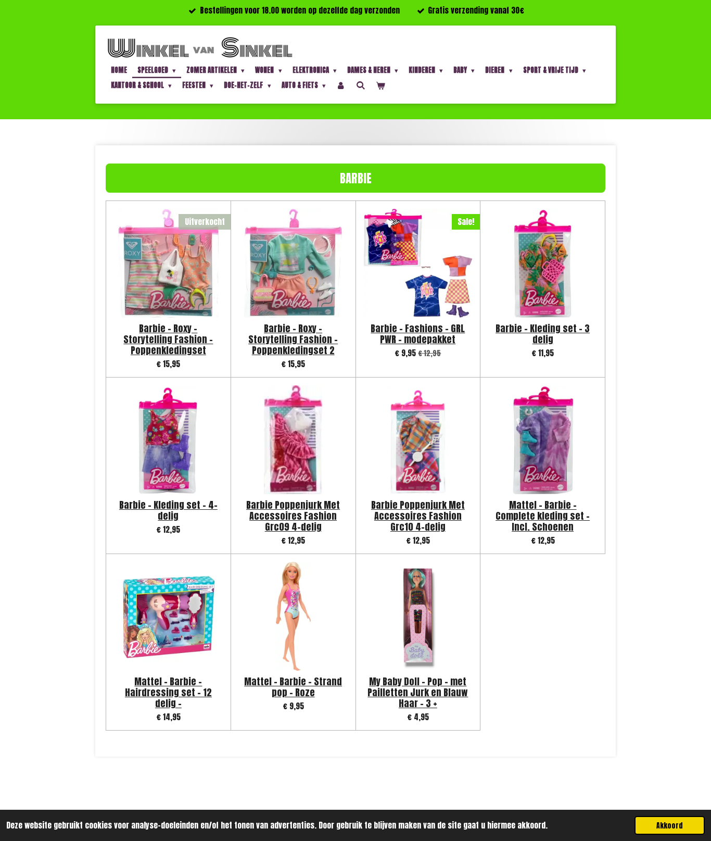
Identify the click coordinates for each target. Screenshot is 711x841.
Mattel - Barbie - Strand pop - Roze (293, 687)
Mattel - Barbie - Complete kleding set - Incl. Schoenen (543, 515)
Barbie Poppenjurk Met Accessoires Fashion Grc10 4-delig (418, 515)
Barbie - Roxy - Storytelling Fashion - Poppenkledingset (168, 339)
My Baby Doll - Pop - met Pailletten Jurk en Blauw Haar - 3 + (417, 692)
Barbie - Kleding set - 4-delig (168, 510)
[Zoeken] (361, 85)
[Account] (341, 85)
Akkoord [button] (669, 825)
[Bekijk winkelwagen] (380, 85)
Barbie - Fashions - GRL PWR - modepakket (418, 334)
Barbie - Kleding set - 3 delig (543, 334)
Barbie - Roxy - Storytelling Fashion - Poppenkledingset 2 (293, 339)
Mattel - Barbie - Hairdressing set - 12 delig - (168, 692)
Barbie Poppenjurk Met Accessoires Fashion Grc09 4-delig (293, 515)
